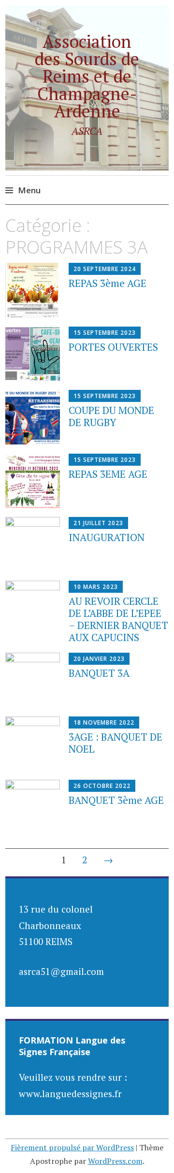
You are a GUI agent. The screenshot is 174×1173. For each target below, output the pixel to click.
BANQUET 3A (99, 673)
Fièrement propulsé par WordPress (72, 1147)
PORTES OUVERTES (113, 347)
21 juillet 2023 (98, 523)
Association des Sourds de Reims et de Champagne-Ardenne (87, 76)
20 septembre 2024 (104, 269)
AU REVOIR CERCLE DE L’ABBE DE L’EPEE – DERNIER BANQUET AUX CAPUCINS (118, 619)
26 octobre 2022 (101, 786)
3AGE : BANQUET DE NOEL (115, 743)
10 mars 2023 (95, 587)
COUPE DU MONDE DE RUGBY (111, 416)
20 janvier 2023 (99, 659)
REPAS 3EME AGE (108, 474)
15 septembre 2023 (104, 333)
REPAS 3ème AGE (107, 283)
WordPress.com (115, 1161)
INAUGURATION (107, 537)
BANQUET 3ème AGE (116, 800)
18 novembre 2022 (103, 722)
